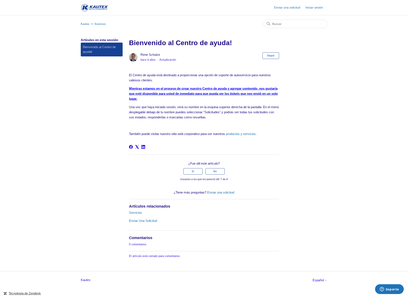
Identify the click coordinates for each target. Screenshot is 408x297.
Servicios (135, 212)
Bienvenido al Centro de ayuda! (99, 49)
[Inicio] (94, 7)
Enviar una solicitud (287, 7)
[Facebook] (131, 147)
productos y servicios (241, 134)
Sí (193, 171)
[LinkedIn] (143, 147)
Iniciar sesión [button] (314, 7)
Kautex (85, 24)
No (215, 171)
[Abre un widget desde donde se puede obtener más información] (389, 289)
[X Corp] (137, 147)
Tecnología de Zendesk (25, 293)
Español (319, 280)
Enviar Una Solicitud (143, 220)
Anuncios (100, 24)
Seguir (271, 55)
